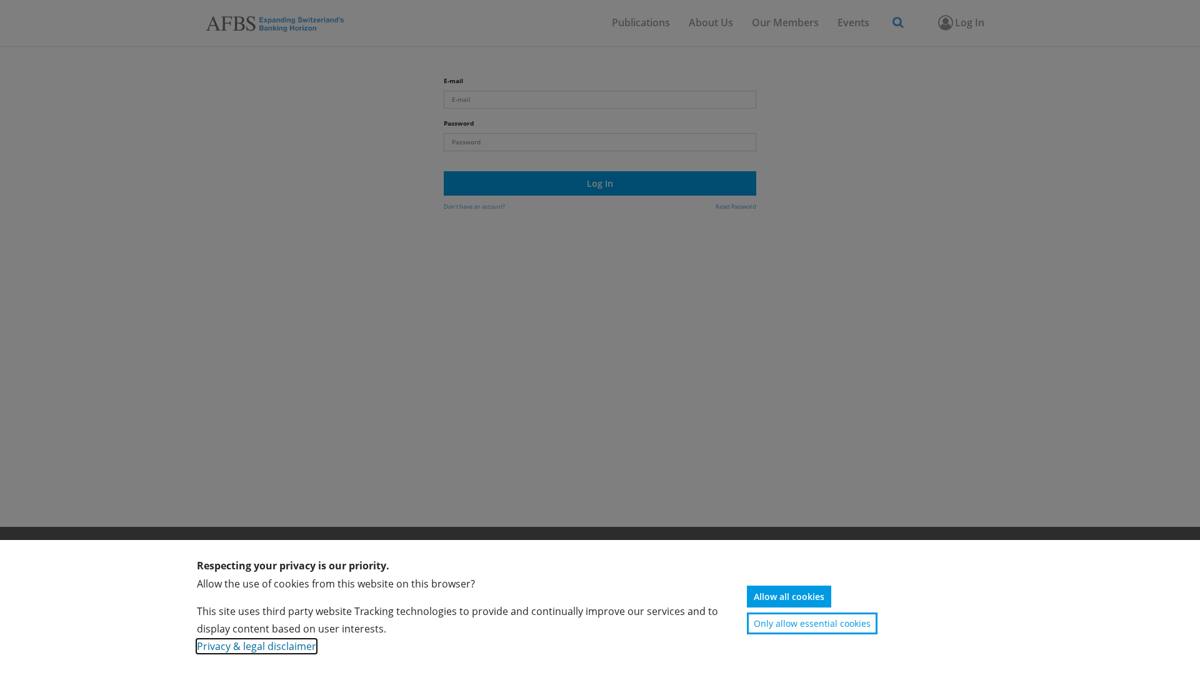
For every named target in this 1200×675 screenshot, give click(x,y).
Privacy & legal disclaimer (256, 646)
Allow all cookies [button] (789, 596)
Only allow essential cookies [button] (812, 623)
